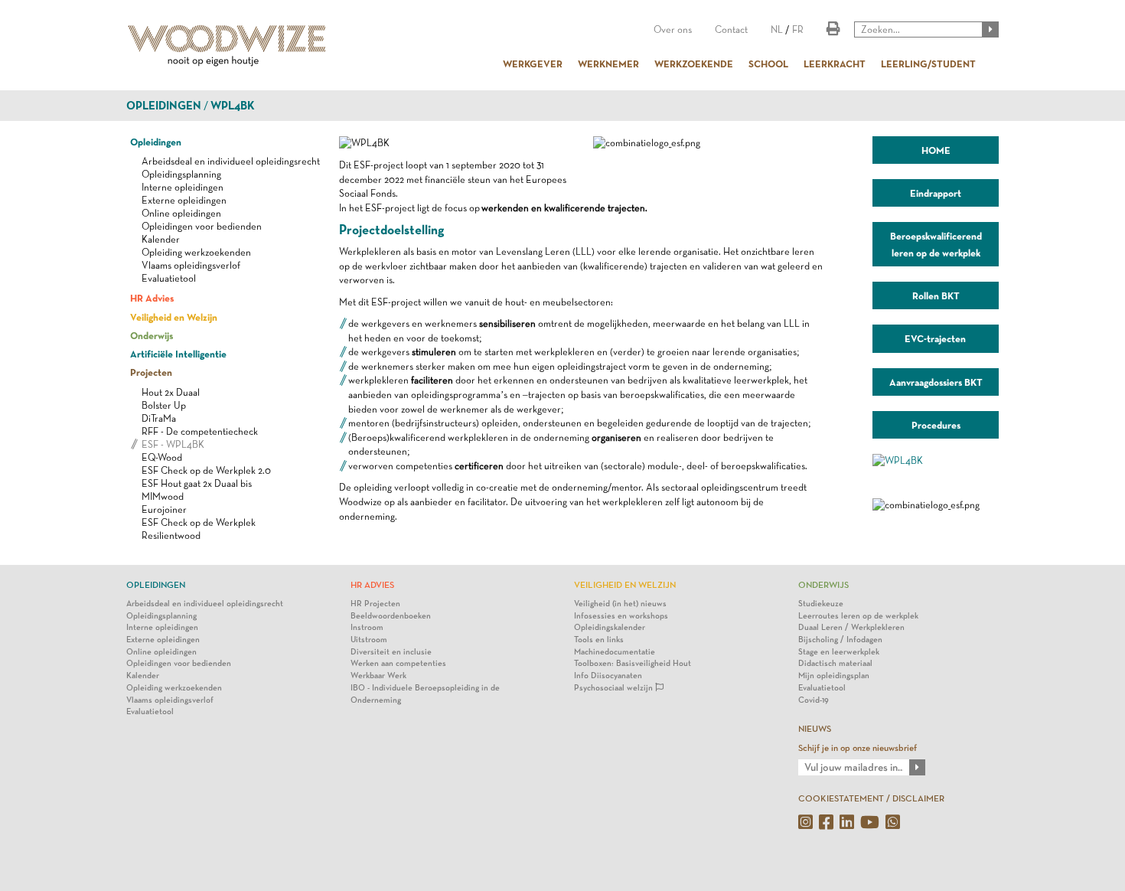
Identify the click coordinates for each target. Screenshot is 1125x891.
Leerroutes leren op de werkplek (858, 616)
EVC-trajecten (936, 338)
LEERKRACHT (835, 63)
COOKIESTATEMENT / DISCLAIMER (871, 798)
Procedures (935, 425)
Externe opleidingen (184, 200)
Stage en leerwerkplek (838, 652)
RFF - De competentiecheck (200, 431)
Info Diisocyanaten (608, 675)
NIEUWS (814, 728)
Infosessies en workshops (621, 616)
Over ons (673, 29)
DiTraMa (159, 418)
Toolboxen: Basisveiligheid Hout (632, 663)
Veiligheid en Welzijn (173, 317)
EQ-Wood (162, 457)
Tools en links (599, 640)
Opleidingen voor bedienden (202, 226)
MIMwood (163, 496)
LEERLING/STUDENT (928, 63)
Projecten (151, 372)
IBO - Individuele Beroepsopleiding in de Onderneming (425, 694)
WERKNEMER (608, 63)
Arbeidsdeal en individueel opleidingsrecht (231, 161)
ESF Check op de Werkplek (199, 522)
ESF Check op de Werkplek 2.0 (206, 470)
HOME (936, 150)
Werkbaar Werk (378, 675)
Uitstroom (369, 640)
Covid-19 (813, 700)
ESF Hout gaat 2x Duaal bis (197, 483)
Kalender (161, 239)
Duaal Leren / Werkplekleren (851, 627)
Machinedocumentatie (614, 652)
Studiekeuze (820, 604)
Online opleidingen (181, 213)
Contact (731, 29)
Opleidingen (163, 106)
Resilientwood (171, 535)
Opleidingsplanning (181, 174)
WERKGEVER (532, 63)
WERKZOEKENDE (693, 63)
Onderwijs (151, 335)
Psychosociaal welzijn (614, 688)
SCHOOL (768, 63)
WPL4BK (232, 106)
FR (798, 29)
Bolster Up (164, 405)
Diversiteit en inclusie (391, 652)
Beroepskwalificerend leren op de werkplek (936, 244)
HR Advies (152, 298)
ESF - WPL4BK (173, 444)
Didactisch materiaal (835, 663)
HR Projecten (375, 604)
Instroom (367, 627)
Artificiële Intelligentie (178, 354)
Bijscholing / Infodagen (840, 640)
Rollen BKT (936, 295)
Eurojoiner (164, 509)
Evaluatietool (169, 278)
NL (777, 29)
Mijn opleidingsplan (833, 675)
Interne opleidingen (182, 187)
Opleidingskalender (609, 627)
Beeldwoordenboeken (391, 616)
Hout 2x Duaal (171, 392)
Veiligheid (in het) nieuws (620, 604)
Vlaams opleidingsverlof (191, 265)
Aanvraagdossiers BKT (936, 382)
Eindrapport (935, 193)
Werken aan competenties (398, 663)
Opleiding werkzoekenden (196, 252)
